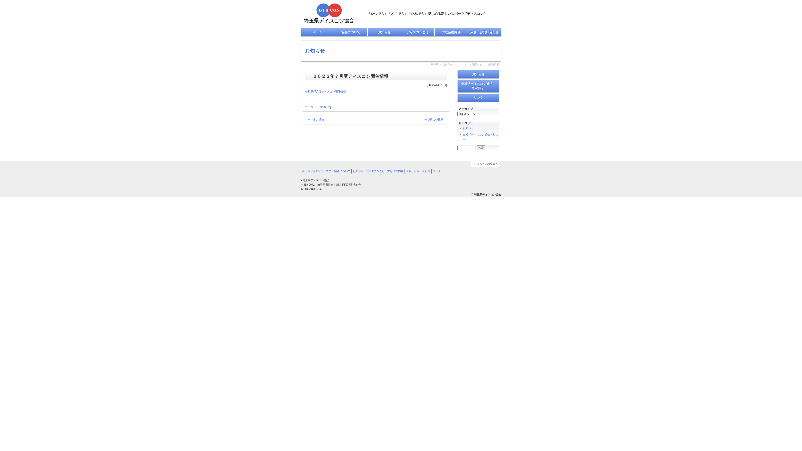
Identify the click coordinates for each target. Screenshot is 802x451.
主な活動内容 (451, 32)
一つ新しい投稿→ (435, 119)
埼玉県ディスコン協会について (331, 171)
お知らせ (384, 32)
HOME (435, 64)
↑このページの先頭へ (485, 163)
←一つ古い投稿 (314, 119)
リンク (478, 97)
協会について (350, 32)
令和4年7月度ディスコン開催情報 (325, 91)
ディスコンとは (418, 32)
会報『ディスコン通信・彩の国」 (478, 86)
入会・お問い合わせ (484, 32)
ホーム (317, 32)
